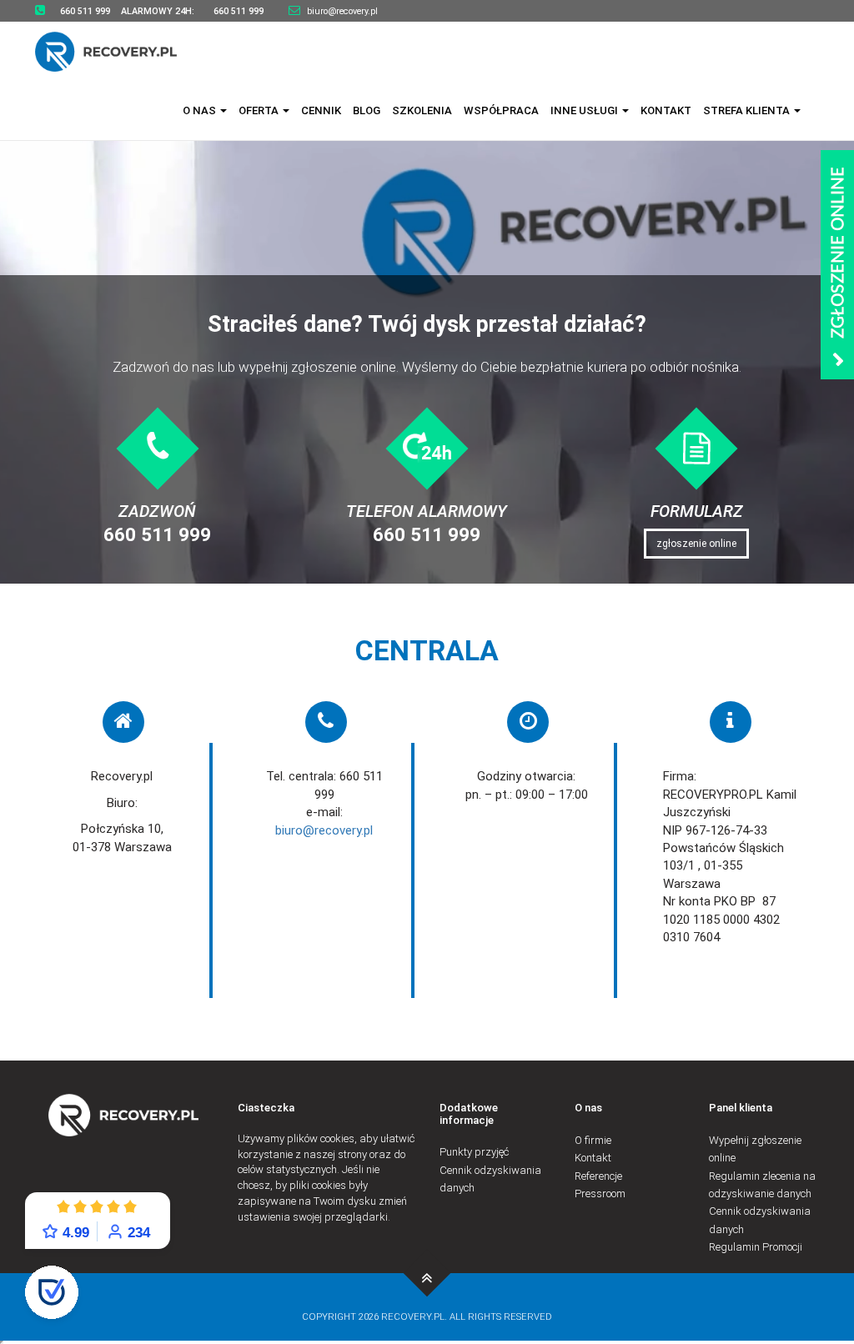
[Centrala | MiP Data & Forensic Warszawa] (427, 1272)
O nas (201, 110)
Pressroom (600, 1193)
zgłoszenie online (696, 543)
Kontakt (665, 110)
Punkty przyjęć (474, 1152)
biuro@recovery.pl (342, 11)
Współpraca (501, 110)
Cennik (321, 110)
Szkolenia (422, 110)
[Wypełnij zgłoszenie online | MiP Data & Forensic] (837, 264)
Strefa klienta (747, 110)
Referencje (598, 1176)
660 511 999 (157, 534)
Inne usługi (585, 110)
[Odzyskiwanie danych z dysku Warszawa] (116, 51)
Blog (366, 110)
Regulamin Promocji (755, 1247)
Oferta (260, 110)
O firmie (593, 1140)
